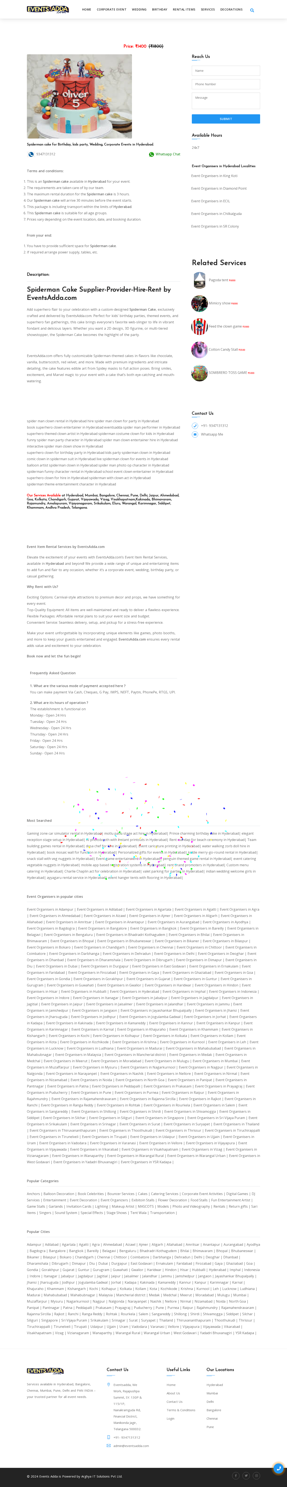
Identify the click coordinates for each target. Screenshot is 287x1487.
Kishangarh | (78, 1288)
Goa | (250, 1263)
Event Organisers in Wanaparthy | (79, 1155)
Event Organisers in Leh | (229, 1042)
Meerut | (187, 1295)
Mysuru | (58, 1301)
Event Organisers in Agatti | (197, 909)
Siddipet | (234, 1314)
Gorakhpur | (52, 1269)
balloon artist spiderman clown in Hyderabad (62, 465)
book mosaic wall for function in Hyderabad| (82, 852)
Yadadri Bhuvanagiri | (218, 1333)
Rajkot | (61, 1314)
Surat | (135, 1320)
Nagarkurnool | (79, 1301)
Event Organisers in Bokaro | (50, 947)
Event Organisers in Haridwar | (170, 985)
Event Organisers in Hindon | (218, 985)
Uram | (125, 1326)
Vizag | (61, 1333)
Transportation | (163, 1212)
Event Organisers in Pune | (93, 1092)
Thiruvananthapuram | (195, 1320)
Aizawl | (132, 1244)
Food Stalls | (201, 1200)
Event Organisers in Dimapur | (200, 960)
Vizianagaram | (79, 1333)
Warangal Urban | (159, 1333)
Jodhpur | (70, 1282)
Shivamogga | (214, 1314)
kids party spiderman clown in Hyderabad (137, 452)
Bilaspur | (51, 1257)
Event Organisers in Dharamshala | (95, 960)
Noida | (222, 1301)
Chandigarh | (86, 1257)
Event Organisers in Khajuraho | (143, 1029)
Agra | (97, 1244)
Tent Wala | (140, 1212)
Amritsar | (194, 1244)
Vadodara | (141, 1326)
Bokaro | (67, 1257)
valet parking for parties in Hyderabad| (174, 871)
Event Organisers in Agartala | (150, 909)
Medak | (156, 1295)
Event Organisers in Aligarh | (197, 915)
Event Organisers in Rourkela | (169, 1105)
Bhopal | (223, 1250)
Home (86, 9)
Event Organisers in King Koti (214, 175)
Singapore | (51, 1320)
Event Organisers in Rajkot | (202, 1099)
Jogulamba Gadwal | (94, 1282)
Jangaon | (206, 1276)
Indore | (37, 1276)
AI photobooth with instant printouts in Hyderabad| (127, 839)
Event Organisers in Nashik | (123, 1073)
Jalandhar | (151, 1276)
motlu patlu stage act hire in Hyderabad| (136, 833)
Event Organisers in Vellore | (162, 1143)
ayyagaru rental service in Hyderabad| (77, 877)
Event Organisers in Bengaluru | (70, 934)
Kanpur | (202, 1282)
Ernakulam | (166, 1263)
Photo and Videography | (192, 1206)
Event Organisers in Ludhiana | (92, 1048)
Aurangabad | (235, 1244)
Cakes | (144, 1193)
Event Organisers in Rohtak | (120, 1105)
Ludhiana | (248, 1288)
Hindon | (172, 1269)
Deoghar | (214, 1257)
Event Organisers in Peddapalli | (118, 1086)
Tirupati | (82, 1326)
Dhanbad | (232, 1257)
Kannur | (187, 1282)
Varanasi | (159, 1326)
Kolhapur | (110, 1288)
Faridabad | (186, 1263)
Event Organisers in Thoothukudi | (127, 1130)
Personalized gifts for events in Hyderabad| (153, 852)
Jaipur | (117, 1276)
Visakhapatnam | (41, 1333)
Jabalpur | (69, 1276)
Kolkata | (127, 1288)
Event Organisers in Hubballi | (85, 991)
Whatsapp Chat (167, 154)
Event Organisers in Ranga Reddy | (69, 1105)
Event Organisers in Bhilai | (191, 934)
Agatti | (85, 1244)
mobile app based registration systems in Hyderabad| (124, 865)
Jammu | (168, 1276)
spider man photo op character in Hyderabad (133, 465)
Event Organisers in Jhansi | (217, 1010)
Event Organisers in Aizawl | (106, 915)
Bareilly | (94, 1250)
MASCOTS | (147, 1206)
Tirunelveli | (64, 1326)
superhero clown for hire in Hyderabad (57, 478)
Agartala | (70, 1244)
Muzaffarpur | (39, 1301)
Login (170, 1418)
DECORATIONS (231, 9)
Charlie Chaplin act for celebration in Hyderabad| (104, 871)
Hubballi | (200, 1269)
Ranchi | (75, 1314)
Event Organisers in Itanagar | (97, 997)
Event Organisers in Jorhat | (206, 1016)
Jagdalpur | (87, 1276)
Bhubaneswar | (243, 1250)
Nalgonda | (118, 1301)
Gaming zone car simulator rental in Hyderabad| (65, 833)
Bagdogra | (39, 1250)
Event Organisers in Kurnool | (184, 1042)
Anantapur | (213, 1244)
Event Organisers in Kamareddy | (122, 1023)
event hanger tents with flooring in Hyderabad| (145, 877)
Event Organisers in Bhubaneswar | (126, 941)
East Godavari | (143, 1263)
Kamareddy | (168, 1282)
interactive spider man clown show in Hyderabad (65, 446)
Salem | (145, 1314)
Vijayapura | (193, 1326)
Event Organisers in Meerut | (67, 1061)
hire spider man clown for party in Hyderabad (123, 421)
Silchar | (248, 1314)
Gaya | (220, 1263)
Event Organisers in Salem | (216, 1105)
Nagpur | (101, 1301)
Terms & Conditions (181, 1410)
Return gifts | (240, 1206)
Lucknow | (231, 1288)
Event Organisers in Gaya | (141, 972)
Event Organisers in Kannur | (172, 1023)
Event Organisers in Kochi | (71, 1035)
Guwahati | (122, 1269)
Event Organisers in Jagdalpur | (196, 997)
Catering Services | (166, 1193)
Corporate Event (112, 9)
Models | (164, 1206)
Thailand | (167, 1320)
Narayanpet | (139, 1301)
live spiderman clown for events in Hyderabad (132, 459)
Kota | (155, 1288)
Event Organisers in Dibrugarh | (150, 960)
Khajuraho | (37, 1288)
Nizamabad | (205, 1301)
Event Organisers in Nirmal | (217, 1073)
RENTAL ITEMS (184, 9)
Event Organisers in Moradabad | (118, 1061)
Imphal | (237, 1269)
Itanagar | (52, 1276)
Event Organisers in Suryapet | (188, 1124)
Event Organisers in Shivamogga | (191, 1111)
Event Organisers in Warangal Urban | (198, 1155)
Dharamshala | (39, 1263)
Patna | (69, 1307)
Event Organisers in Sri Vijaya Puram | (218, 1117)
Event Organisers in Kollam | (214, 1035)
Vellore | (175, 1326)
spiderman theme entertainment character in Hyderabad (71, 484)
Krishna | (188, 1288)
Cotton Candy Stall (223, 349)
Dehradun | (184, 1257)
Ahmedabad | (114, 1244)
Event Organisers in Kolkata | (167, 1035)
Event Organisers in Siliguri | (112, 1117)
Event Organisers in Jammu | (210, 1004)
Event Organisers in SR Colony (215, 226)
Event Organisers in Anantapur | (121, 922)
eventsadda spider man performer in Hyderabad (142, 427)
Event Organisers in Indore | (50, 997)
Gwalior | (139, 1269)
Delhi (210, 1401)
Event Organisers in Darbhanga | (76, 953)
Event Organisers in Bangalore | (104, 928)
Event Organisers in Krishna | (136, 1042)
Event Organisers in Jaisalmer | (111, 1004)
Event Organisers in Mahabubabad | (195, 1048)
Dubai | (104, 1263)
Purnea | (175, 1307)
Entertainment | (56, 1200)
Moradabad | (206, 1295)
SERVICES (208, 9)
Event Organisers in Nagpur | (203, 1067)
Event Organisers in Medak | (192, 1054)
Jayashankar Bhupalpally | (236, 1276)
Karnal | (238, 1282)
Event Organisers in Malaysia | (80, 1054)
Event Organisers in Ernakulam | (215, 966)
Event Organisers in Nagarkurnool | (150, 1067)
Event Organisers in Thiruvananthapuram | (64, 1130)
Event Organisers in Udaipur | (154, 1136)
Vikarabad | (233, 1326)
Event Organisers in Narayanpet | (73, 1073)
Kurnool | (204, 1288)
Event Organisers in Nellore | (170, 1073)
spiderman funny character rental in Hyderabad (64, 471)
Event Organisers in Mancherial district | (137, 1054)
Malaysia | (107, 1295)
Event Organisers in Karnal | (94, 1029)
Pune (210, 1427)
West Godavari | (187, 1333)
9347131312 (45, 154)
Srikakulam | (101, 1320)
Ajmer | (145, 1244)
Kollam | (142, 1288)
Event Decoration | (85, 1200)
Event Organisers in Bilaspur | (227, 941)
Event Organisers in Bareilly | (203, 928)
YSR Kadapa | (246, 1333)
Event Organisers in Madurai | (141, 1048)
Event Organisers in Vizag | (204, 1149)
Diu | (93, 1263)
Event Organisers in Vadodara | (64, 1143)
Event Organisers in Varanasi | (114, 1143)
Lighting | (103, 1206)
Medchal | (171, 1295)
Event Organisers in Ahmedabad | (57, 915)
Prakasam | (105, 1307)
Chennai (212, 1418)
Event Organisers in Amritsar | (70, 922)
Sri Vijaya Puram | (76, 1320)
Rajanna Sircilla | (40, 1314)
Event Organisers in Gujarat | (150, 979)
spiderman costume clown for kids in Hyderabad (136, 433)
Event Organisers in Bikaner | (179, 941)
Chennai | (105, 1257)
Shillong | (182, 1314)
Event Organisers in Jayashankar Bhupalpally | (158, 1010)
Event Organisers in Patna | (69, 1086)
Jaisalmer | (133, 1276)
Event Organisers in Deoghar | (223, 953)
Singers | (47, 1212)
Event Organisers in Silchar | (66, 1117)
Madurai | (35, 1295)
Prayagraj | (124, 1307)
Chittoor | (122, 1257)
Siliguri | (34, 1320)
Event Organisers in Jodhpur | (95, 1016)
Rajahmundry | (209, 1307)
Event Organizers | (116, 1200)
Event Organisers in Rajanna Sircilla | (149, 1099)
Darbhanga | (163, 1257)
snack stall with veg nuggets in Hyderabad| (61, 858)
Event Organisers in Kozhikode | (86, 1042)
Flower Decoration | (174, 1200)
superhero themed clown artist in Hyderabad (62, 433)
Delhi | (200, 1257)
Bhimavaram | (204, 1250)
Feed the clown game (225, 326)
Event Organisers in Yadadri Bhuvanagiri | (87, 1162)
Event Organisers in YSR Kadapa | (147, 1162)
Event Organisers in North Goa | (142, 1080)
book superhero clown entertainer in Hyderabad (65, 427)
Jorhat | (118, 1282)
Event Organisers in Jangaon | (96, 1010)
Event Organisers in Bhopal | (73, 941)
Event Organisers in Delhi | (176, 953)
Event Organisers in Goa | (235, 972)
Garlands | (57, 1206)
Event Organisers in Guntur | (197, 979)
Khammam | (57, 1288)
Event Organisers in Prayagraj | (220, 1086)
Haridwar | (156, 1269)
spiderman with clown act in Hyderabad (120, 478)
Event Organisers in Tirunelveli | (56, 1136)
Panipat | (35, 1307)
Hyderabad (215, 1385)
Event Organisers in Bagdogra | (52, 928)
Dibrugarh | (62, 1263)
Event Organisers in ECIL (210, 201)
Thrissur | (247, 1320)
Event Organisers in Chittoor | (201, 947)
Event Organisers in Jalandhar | (161, 1004)
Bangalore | (59, 1250)
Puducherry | (145, 1307)
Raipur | (190, 1307)
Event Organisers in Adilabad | (101, 909)
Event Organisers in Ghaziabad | (189, 972)
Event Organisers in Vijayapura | (212, 1143)
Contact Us (175, 1401)
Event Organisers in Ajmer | (151, 915)
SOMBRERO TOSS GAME (228, 372)
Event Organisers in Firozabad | (93, 972)
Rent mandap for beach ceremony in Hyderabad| (208, 839)
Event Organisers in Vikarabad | (96, 1149)
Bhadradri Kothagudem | (160, 1250)
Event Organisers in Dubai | (58, 966)
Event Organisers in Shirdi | (142, 1111)
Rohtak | (113, 1314)
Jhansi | (33, 1282)
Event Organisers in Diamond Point (219, 188)
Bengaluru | (129, 1250)
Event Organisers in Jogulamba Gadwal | (151, 1016)
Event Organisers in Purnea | (138, 1092)
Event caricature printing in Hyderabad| (170, 846)
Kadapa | (132, 1282)
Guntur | (85, 1269)
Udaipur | (98, 1326)
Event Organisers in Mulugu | (169, 1061)
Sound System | (68, 1212)
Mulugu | (225, 1295)
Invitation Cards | (80, 1206)
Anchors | (35, 1193)
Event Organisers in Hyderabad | (136, 991)
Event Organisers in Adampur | (52, 909)
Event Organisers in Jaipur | (63, 1004)
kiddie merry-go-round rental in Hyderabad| (223, 852)
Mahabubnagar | (84, 1295)
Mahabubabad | (57, 1295)
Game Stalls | (38, 1206)
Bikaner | (35, 1257)
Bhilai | (186, 1250)
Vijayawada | (213, 1326)
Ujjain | (113, 1326)
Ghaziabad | (236, 1263)
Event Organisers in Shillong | (95, 1111)
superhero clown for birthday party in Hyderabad (65, 452)
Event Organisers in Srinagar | (95, 1124)
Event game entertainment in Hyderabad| (129, 858)
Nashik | (157, 1301)
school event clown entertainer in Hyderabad (138, 471)
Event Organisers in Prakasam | (169, 1086)
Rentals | (221, 1206)
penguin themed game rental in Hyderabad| (198, 858)
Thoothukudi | (226, 1320)
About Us (173, 1393)
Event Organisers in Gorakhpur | (100, 979)
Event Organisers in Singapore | (161, 1117)
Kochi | (95, 1288)
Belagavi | (110, 1250)
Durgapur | (121, 1263)
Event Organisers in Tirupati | (106, 1136)
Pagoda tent (218, 280)
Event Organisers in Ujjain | (201, 1136)
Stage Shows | (118, 1212)
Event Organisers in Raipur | (185, 1092)
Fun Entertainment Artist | (232, 1200)
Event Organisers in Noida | (93, 1080)
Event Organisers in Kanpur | (220, 1023)
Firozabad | (205, 1263)
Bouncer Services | (122, 1193)
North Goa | (239, 1301)
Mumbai (212, 1393)
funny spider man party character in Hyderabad (64, 440)
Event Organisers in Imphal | (186, 991)
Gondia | (34, 1269)
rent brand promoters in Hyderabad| (196, 865)
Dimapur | (80, 1263)
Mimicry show (219, 303)
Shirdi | (196, 1314)
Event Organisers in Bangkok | (155, 928)
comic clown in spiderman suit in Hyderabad (61, 459)
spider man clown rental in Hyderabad (57, 421)
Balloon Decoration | (60, 1193)
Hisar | (186, 1269)
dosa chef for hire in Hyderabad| (112, 846)
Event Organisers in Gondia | (50, 979)
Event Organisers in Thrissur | (180, 1130)
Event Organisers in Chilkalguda (216, 213)
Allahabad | (176, 1244)
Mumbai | (241, 1295)
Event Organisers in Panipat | (192, 1080)
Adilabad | (53, 1244)
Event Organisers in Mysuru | (97, 1067)
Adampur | (36, 1244)
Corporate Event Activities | (204, 1193)
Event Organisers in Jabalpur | (146, 997)
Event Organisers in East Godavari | (160, 966)
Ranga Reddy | (94, 1314)
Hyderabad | (219, 1269)
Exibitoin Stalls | (145, 1200)
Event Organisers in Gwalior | (121, 985)
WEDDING (139, 9)
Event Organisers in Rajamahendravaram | (85, 1099)
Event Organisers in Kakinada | (71, 1023)
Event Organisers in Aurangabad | (175, 922)
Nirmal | (187, 1301)
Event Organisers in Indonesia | (234, 991)
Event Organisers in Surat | (142, 1124)
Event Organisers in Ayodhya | (227, 922)
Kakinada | (149, 1282)
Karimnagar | (221, 1282)
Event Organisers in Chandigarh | (101, 947)
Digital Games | (239, 1193)
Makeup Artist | (125, 1206)
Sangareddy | (163, 1314)
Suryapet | (150, 1320)
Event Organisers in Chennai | (152, 947)
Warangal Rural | (130, 1333)
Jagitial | (104, 1276)
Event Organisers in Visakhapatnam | (152, 1149)
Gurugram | (103, 1269)
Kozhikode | (171, 1288)
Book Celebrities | (92, 1193)
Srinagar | (120, 1320)
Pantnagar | (53, 1307)
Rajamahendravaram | (239, 1307)
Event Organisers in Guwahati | (72, 985)
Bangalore (214, 1410)
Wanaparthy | (104, 1333)
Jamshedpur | (186, 1276)
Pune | (161, 1307)
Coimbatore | (141, 1257)
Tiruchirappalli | (40, 1326)
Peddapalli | (86, 1307)
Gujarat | (70, 1269)
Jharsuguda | (51, 1282)
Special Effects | (94, 1212)
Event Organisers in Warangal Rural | (137, 1155)
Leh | (217, 1288)
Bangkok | (78, 1250)
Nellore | (172, 1301)
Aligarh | (159, 1244)
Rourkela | (130, 1314)
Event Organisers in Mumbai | (217, 1061)
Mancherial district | (132, 1295)
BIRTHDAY (159, 9)
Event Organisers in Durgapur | (106, 966)
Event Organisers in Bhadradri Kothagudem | (132, 934)
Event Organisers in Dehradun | (128, 953)
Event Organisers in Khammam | (195, 1029)
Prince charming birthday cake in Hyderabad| (205, 833)
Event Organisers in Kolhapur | (118, 1035)
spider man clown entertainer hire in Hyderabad (140, 440)
